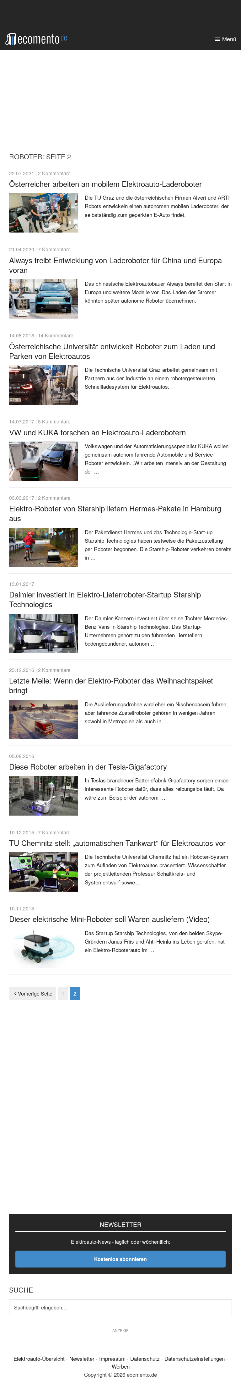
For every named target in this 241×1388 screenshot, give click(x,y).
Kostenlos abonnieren (120, 1259)
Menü (229, 39)
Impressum (112, 1358)
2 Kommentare (54, 173)
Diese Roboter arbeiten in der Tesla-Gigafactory (88, 766)
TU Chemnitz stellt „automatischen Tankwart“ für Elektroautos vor (117, 842)
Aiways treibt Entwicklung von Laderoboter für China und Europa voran (115, 264)
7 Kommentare (54, 249)
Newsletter (81, 1358)
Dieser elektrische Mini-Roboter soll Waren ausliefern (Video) (109, 918)
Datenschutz (145, 1358)
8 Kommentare (54, 421)
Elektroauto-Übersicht (39, 1358)
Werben (121, 1366)
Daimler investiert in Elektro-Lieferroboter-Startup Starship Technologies (105, 599)
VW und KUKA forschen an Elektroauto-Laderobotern (97, 432)
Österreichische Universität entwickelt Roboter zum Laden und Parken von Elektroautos (112, 351)
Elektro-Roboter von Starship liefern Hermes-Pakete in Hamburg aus (115, 513)
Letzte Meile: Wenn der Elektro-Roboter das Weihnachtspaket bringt (111, 685)
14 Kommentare (55, 335)
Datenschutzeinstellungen (194, 1358)
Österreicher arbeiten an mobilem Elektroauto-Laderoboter (105, 183)
